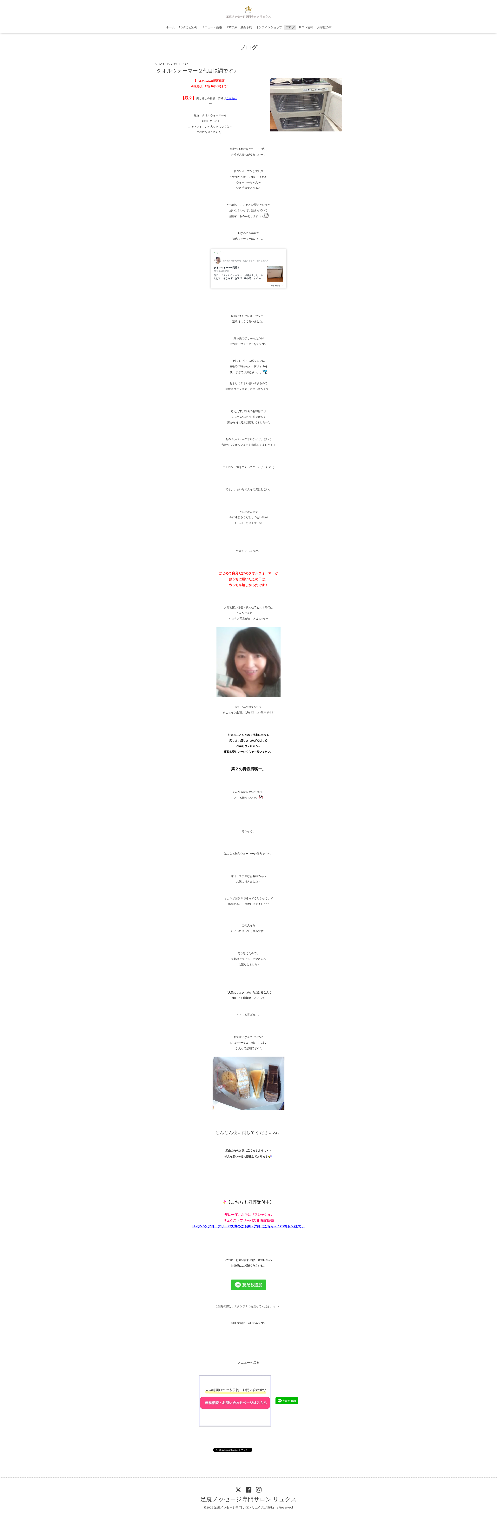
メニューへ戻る (248, 1362)
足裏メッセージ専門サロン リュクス (248, 1499)
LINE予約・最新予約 (239, 27)
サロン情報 (306, 27)
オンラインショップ (269, 27)
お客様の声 (324, 27)
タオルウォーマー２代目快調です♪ (196, 70)
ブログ (290, 27)
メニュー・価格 (212, 27)
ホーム (170, 27)
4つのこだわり (188, 27)
